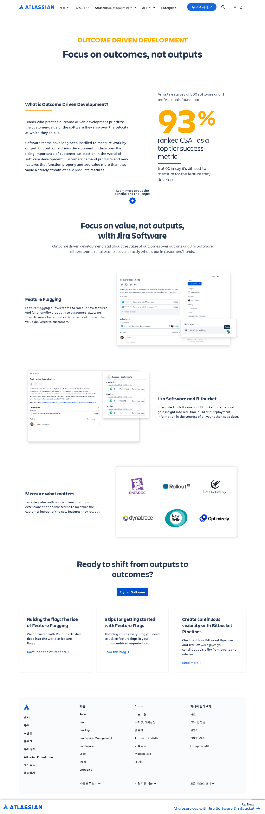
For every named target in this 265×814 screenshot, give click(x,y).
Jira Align (85, 730)
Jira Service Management (96, 738)
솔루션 (80, 8)
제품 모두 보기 (88, 783)
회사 (26, 717)
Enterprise (168, 8)
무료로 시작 (200, 7)
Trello (83, 761)
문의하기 (29, 772)
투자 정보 (30, 749)
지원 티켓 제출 (144, 783)
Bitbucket (86, 769)
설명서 (194, 730)
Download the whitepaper (46, 651)
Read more (190, 662)
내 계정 (139, 761)
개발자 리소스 (198, 738)
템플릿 (139, 730)
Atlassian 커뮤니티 (147, 738)
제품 (63, 8)
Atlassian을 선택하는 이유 (113, 8)
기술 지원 (140, 714)
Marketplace (143, 753)
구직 (26, 725)
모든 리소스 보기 (200, 783)
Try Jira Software (132, 592)
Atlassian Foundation (38, 757)
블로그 (28, 741)
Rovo (83, 714)
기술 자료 (140, 746)
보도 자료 (30, 765)
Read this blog (115, 651)
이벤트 (28, 733)
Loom (83, 753)
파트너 (194, 714)
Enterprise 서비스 (201, 746)
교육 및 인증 (197, 722)
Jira (82, 722)
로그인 (238, 7)
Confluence (87, 746)
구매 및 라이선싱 (145, 722)
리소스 (146, 8)
